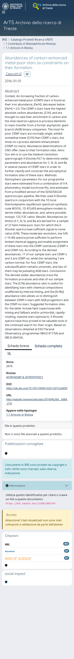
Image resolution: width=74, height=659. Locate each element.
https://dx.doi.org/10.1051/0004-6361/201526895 (36, 388)
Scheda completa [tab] (48, 346)
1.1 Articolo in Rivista (19, 48)
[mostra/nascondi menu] (3, 12)
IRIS (4, 39)
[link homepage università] (49, 6)
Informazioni (16, 485)
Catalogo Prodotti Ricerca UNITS (32, 39)
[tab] (9, 353)
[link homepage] (13, 6)
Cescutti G (13, 74)
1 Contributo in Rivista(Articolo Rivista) (31, 44)
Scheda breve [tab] (18, 346)
